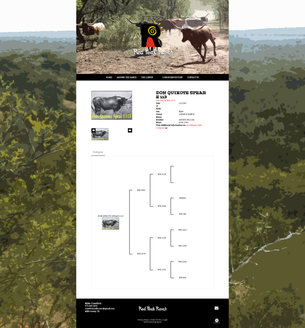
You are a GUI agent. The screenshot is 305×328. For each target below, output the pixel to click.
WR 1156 (162, 174)
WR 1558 (162, 238)
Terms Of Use (155, 320)
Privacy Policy (143, 320)
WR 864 (182, 278)
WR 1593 (162, 270)
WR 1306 (182, 246)
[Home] (152, 308)
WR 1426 (182, 262)
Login (165, 320)
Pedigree (98, 152)
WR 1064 (162, 206)
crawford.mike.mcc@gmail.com (100, 309)
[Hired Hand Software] (217, 323)
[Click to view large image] (111, 105)
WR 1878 (171, 100)
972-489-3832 (91, 306)
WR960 (182, 198)
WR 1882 (160, 100)
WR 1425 (182, 230)
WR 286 (182, 214)
